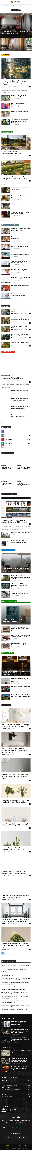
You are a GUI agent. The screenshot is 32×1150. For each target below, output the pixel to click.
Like (30, 431)
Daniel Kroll (3, 382)
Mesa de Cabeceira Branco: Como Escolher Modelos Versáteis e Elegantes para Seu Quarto (15, 750)
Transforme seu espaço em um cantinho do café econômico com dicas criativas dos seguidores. (19, 1060)
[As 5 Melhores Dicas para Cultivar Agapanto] (5, 312)
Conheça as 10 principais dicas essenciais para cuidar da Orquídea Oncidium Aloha (20, 319)
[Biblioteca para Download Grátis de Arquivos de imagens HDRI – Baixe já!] (16, 507)
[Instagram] (6, 6)
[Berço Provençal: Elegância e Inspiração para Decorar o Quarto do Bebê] (16, 814)
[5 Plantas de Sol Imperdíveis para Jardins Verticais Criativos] (5, 345)
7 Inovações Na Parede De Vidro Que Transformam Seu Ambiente (14, 153)
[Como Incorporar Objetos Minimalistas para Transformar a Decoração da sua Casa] (16, 765)
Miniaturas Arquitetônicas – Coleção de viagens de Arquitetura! (14, 671)
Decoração (4, 465)
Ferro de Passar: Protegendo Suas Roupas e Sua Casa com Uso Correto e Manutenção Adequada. (20, 1031)
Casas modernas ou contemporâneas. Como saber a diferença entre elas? (16, 569)
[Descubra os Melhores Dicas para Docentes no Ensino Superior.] (16, 365)
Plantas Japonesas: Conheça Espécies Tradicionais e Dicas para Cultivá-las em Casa (15, 945)
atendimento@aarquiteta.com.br (15, 1127)
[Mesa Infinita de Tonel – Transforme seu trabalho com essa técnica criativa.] (5, 1069)
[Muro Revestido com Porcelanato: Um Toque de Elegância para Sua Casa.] (5, 594)
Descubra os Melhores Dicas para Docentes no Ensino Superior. (12, 379)
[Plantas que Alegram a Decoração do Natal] (8, 477)
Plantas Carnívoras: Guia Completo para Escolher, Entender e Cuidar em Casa (15, 801)
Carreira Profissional (5, 233)
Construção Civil (5, 149)
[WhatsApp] (20, 6)
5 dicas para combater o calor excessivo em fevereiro (7, 469)
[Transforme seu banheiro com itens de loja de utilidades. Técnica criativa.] (5, 1053)
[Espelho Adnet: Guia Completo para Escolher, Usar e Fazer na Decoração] (16, 862)
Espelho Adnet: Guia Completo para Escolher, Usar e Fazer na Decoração (13, 873)
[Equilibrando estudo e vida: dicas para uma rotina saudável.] (5, 288)
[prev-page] (2, 128)
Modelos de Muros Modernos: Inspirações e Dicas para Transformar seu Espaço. (20, 577)
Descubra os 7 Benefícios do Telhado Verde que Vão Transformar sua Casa (14, 178)
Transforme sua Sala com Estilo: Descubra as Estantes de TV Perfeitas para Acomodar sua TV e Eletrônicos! (20, 629)
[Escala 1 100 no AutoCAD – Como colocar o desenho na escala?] (5, 543)
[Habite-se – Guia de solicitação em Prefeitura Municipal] (5, 393)
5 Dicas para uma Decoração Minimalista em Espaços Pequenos (23, 484)
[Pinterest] (10, 6)
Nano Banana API (5, 1005)
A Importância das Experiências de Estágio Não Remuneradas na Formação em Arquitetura (19, 121)
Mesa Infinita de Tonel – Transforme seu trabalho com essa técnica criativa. (20, 1068)
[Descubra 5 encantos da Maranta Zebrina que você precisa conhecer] (5, 337)
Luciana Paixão (4, 86)
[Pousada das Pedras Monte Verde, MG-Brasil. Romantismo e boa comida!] (5, 697)
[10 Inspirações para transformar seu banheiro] (13, 44)
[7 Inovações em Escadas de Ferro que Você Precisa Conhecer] (5, 214)
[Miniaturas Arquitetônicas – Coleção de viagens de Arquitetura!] (16, 666)
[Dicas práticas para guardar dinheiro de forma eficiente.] (5, 239)
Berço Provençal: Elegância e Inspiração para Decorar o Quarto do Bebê (15, 825)
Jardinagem (4, 481)
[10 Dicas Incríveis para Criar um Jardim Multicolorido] (5, 329)
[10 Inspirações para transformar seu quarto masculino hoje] (16, 25)
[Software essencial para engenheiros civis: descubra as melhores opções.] (5, 255)
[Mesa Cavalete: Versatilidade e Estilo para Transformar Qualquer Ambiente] (16, 715)
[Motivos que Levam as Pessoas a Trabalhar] (5, 114)
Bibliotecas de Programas (6, 517)
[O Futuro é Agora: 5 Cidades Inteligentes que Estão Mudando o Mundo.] (5, 586)
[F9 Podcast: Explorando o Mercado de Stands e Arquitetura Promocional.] (5, 689)
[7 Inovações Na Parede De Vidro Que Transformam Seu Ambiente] (16, 142)
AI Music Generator (5, 1001)
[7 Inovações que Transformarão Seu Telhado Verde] (5, 190)
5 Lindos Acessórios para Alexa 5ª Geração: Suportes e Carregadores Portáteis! (20, 1039)
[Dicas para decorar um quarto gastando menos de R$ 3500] (5, 417)
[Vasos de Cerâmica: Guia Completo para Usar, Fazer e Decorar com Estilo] (16, 838)
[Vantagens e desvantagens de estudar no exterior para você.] (5, 231)
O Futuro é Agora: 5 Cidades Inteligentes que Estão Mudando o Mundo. (19, 585)
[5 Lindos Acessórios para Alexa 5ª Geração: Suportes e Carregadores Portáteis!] (5, 1040)
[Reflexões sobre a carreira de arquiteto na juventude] (5, 98)
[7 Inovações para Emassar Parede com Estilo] (5, 198)
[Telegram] (13, 6)
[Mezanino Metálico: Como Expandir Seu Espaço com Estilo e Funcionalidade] (16, 910)
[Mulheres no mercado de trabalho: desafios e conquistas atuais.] (5, 272)
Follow (29, 435)
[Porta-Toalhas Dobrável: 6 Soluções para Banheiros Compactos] (24, 461)
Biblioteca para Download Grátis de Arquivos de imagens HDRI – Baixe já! (14, 521)
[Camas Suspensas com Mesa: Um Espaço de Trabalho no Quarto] (5, 646)
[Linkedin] (12, 1137)
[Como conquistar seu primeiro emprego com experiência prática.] (5, 247)
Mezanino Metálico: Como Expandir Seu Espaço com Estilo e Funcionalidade (15, 920)
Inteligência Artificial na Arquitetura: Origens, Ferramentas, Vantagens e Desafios (13, 83)
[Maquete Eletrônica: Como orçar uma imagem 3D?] (5, 535)
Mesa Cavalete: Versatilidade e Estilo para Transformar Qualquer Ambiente (15, 725)
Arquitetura (4, 78)
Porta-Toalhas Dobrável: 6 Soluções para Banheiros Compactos (23, 469)
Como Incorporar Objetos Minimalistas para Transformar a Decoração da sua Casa (14, 776)
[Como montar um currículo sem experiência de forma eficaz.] (5, 296)
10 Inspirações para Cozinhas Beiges (17, 986)
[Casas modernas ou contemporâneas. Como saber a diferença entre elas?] (16, 563)
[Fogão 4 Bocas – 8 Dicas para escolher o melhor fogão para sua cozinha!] (5, 638)
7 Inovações (14, 204)
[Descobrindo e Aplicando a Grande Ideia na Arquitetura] (5, 106)
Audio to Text (4, 989)
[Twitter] (17, 6)
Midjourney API (4, 1009)
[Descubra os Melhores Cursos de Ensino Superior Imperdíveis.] (5, 409)
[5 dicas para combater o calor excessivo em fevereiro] (8, 461)
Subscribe (28, 447)
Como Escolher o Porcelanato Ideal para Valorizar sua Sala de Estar (15, 896)
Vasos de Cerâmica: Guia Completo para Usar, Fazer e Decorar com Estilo (15, 849)
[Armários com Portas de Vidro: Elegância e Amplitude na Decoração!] (16, 614)
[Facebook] (2, 6)
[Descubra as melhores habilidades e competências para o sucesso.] (5, 401)
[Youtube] (24, 6)
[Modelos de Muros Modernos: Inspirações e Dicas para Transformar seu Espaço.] (5, 578)
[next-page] (5, 128)
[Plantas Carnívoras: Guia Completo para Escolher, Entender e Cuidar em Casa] (16, 791)
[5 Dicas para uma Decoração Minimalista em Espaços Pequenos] (24, 477)
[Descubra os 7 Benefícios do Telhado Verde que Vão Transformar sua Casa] (16, 167)
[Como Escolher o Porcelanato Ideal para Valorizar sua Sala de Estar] (16, 886)
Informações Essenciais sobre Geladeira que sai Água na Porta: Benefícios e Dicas (19, 1023)
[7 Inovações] (5, 206)
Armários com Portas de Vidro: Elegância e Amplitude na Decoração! (15, 620)
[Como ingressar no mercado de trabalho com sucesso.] (5, 264)
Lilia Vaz (4, 571)
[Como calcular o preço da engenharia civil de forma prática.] (5, 280)
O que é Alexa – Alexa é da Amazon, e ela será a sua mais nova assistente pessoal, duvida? (20, 680)
